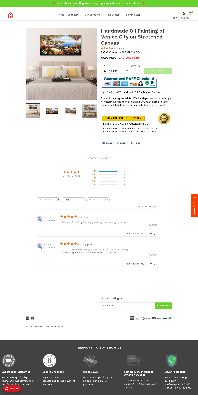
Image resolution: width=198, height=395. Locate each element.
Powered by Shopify (54, 327)
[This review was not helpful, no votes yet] (154, 233)
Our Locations (94, 14)
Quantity (135, 65)
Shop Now (75, 14)
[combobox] (73, 199)
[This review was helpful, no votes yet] (150, 233)
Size (103, 65)
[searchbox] (46, 200)
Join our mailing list (111, 298)
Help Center (114, 14)
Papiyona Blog (132, 14)
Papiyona (38, 327)
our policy (170, 380)
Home (61, 14)
